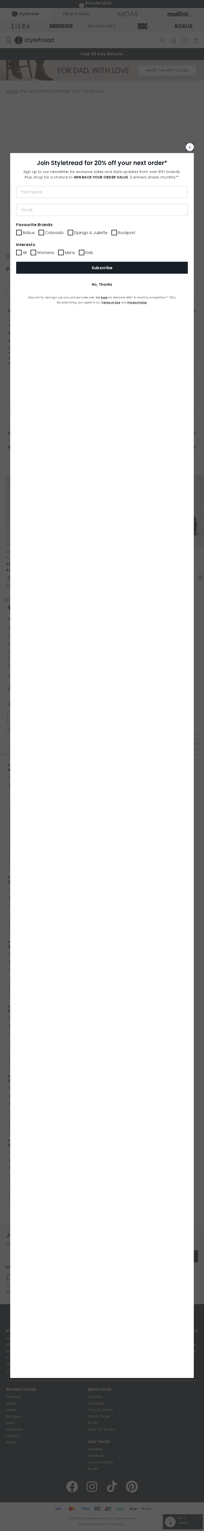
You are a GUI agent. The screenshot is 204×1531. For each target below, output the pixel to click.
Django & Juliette (90, 233)
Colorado (54, 233)
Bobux (29, 233)
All (25, 252)
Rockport (126, 233)
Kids (89, 252)
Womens (45, 252)
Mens (70, 252)
